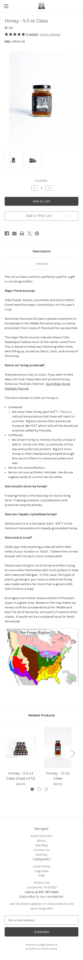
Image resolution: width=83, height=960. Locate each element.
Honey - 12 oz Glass (57, 775)
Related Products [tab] (41, 715)
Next (72, 753)
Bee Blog (41, 845)
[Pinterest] (37, 233)
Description (42, 251)
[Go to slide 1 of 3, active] (32, 789)
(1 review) (32, 34)
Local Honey (41, 866)
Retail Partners (41, 836)
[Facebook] (7, 233)
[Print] (22, 233)
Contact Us (41, 850)
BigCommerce (49, 944)
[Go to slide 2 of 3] (39, 789)
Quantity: (41, 180)
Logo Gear (42, 871)
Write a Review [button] (50, 34)
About (41, 840)
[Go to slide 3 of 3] (46, 789)
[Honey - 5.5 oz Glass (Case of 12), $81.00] (20, 747)
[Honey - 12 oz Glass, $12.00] (57, 747)
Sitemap (42, 854)
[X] (29, 233)
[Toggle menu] (6, 6)
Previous (5, 753)
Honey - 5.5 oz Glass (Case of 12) (20, 775)
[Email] (14, 233)
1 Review (41, 264)
